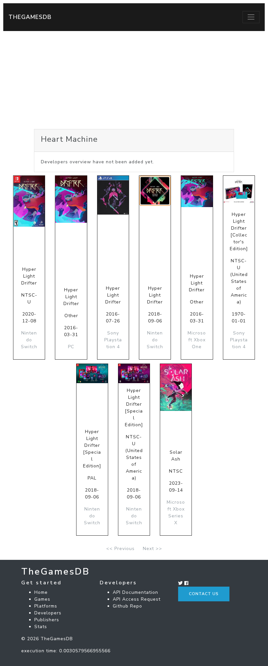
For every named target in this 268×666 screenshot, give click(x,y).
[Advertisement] (134, 80)
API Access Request (136, 599)
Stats (40, 627)
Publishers (46, 620)
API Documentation (135, 592)
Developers (47, 613)
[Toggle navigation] (251, 17)
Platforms (45, 606)
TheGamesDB (30, 17)
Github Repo (127, 606)
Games (42, 599)
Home (41, 592)
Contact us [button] (204, 593)
